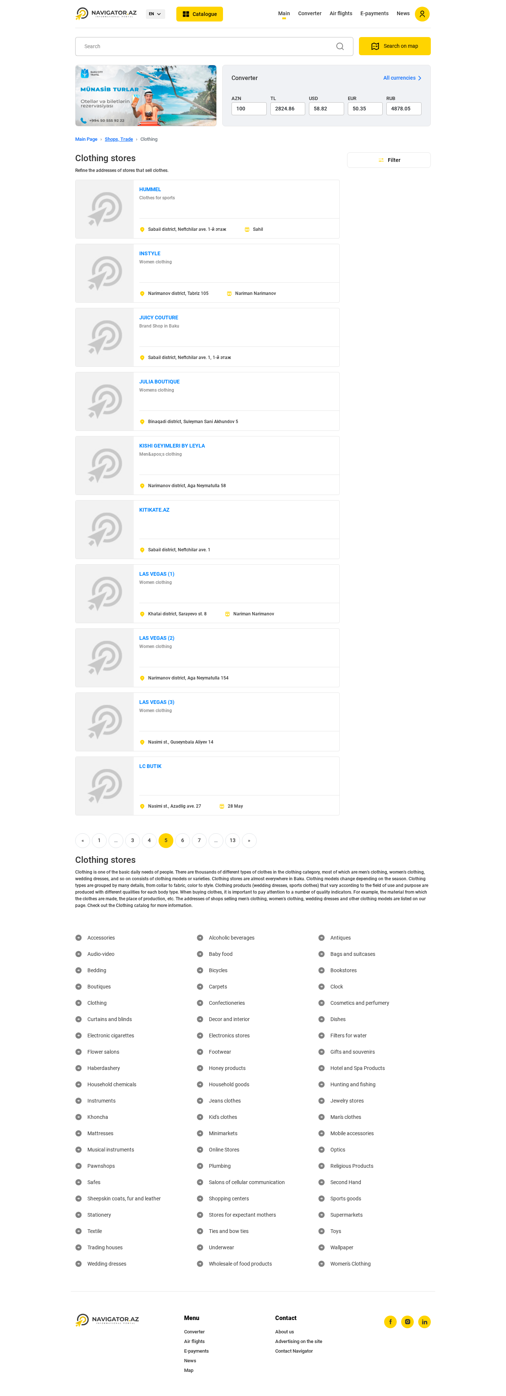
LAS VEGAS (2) (156, 638)
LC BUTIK (150, 766)
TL (273, 98)
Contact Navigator (294, 1351)
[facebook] (390, 1322)
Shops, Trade (119, 139)
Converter (310, 13)
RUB (390, 98)
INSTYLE (149, 253)
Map (188, 1370)
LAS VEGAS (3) (156, 702)
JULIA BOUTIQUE (159, 382)
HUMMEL (150, 189)
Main (284, 13)
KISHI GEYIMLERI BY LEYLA (172, 446)
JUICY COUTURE (158, 317)
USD (313, 98)
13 (233, 840)
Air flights (341, 13)
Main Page (86, 139)
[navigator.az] (107, 1320)
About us (284, 1331)
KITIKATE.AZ (154, 510)
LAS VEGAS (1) (156, 574)
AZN (236, 98)
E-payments (374, 13)
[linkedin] (424, 1322)
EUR (352, 98)
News (403, 13)
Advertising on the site (298, 1341)
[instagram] (407, 1322)
